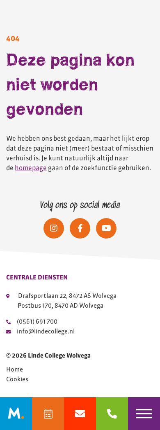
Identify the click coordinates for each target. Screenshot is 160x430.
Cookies (17, 379)
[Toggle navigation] (144, 413)
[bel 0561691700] (112, 413)
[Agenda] (48, 413)
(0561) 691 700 (37, 321)
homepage (31, 168)
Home (14, 369)
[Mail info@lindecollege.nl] (80, 413)
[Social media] (53, 228)
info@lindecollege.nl (46, 331)
